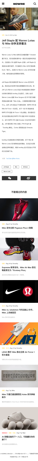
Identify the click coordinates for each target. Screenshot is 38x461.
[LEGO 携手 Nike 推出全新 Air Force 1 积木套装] (19, 333)
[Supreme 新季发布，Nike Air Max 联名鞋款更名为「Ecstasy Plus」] (19, 249)
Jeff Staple (6, 167)
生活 (3, 306)
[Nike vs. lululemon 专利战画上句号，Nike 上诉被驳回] (19, 291)
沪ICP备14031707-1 (21, 453)
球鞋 (3, 35)
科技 (14, 433)
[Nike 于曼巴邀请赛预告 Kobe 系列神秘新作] (19, 376)
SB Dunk (25, 167)
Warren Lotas (7, 171)
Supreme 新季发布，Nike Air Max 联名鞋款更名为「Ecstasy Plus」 (19, 269)
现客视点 (4, 433)
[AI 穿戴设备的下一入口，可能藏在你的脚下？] (19, 418)
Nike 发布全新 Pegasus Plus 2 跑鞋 (17, 228)
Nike (16, 167)
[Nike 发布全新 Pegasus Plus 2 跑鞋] (19, 209)
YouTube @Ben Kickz (13, 158)
